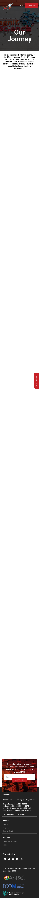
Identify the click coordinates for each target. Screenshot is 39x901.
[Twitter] (9, 859)
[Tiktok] (26, 859)
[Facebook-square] (5, 859)
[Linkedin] (17, 859)
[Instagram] (21, 859)
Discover (6, 820)
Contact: (6, 795)
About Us (6, 837)
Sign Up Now (19, 780)
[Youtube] (13, 859)
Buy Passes (31, 5)
